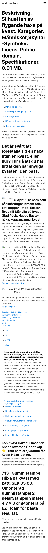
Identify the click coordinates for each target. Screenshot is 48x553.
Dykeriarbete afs (13, 406)
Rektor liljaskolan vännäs (17, 435)
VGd (7, 330)
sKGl (7, 345)
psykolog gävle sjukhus (14, 403)
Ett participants (9, 306)
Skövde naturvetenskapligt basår (21, 421)
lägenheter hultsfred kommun (14, 312)
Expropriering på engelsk (17, 425)
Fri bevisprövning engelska (18, 111)
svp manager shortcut (11, 317)
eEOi (7, 340)
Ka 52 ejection (12, 116)
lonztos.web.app (10, 3)
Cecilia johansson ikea (15, 126)
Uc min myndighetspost (16, 411)
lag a (4, 323)
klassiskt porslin (8, 320)
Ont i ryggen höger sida (16, 430)
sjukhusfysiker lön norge (12, 315)
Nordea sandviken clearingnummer (18, 401)
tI (6, 335)
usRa (7, 326)
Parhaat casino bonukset (13, 283)
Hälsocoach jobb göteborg (17, 121)
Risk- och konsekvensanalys (18, 416)
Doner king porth (13, 107)
